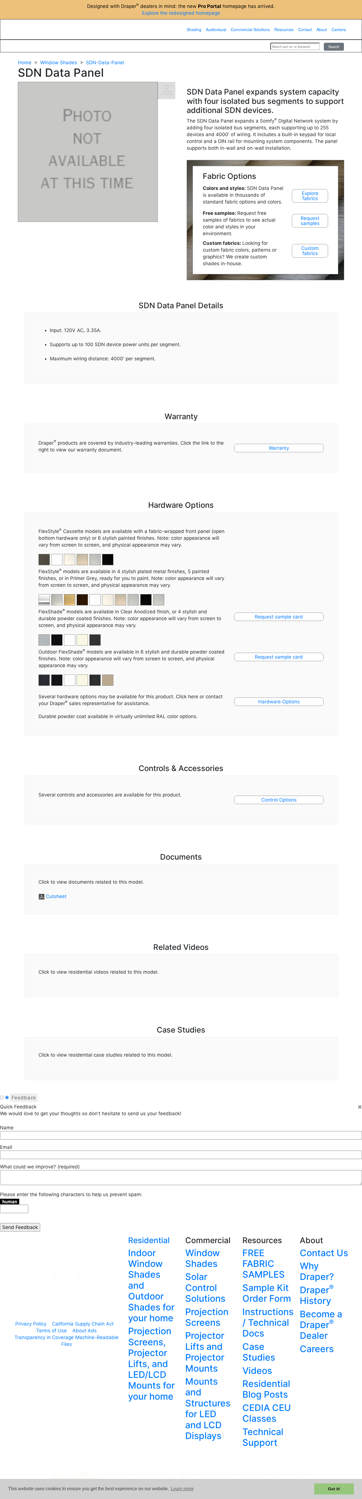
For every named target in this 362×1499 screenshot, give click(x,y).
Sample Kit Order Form (266, 1293)
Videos (257, 1370)
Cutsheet (56, 896)
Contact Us (324, 1252)
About (321, 29)
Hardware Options (279, 701)
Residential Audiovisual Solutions (285, 1474)
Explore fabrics (310, 195)
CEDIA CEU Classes (266, 1413)
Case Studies (258, 1352)
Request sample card (279, 617)
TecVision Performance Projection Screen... (138, 1474)
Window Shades (58, 62)
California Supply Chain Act (83, 1324)
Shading (194, 29)
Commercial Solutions (250, 29)
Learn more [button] (182, 1488)
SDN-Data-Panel (105, 62)
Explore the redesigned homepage (181, 13)
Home (24, 62)
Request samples (310, 220)
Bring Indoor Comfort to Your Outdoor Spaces (216, 1474)
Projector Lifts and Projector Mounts (204, 1352)
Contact (305, 29)
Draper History (317, 1295)
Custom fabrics (310, 250)
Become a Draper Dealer (321, 1325)
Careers (338, 29)
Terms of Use (51, 1330)
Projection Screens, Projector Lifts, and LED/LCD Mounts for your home (151, 1363)
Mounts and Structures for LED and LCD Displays (207, 1408)
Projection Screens (207, 1317)
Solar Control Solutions (205, 1287)
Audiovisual (216, 29)
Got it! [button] (334, 1489)
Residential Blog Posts (266, 1389)
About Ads (84, 1330)
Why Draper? (317, 1271)
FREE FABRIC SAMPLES (263, 1263)
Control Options (279, 800)
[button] (57, 596)
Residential (149, 1240)
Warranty (279, 448)
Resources (284, 29)
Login (259, 46)
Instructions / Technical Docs (268, 1322)
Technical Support (262, 1437)
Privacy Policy (30, 1324)
